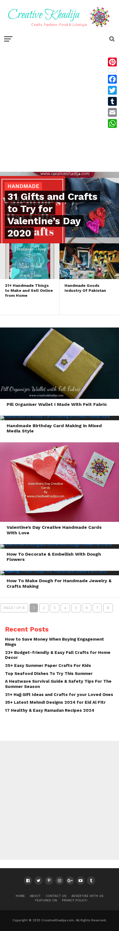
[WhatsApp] (112, 123)
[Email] (112, 112)
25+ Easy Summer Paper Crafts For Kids (48, 665)
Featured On (46, 900)
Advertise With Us (87, 896)
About (35, 896)
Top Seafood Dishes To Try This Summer (49, 673)
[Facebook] (112, 79)
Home (20, 896)
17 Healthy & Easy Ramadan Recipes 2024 (49, 710)
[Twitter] (112, 90)
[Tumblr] (112, 101)
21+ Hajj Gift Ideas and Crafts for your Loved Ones (59, 694)
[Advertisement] (59, 106)
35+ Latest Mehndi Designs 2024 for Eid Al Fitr (55, 702)
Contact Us (56, 896)
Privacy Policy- (75, 900)
